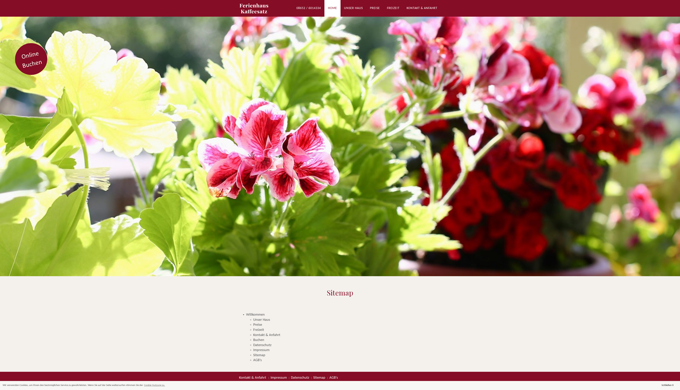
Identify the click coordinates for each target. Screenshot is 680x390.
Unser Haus (353, 8)
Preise (375, 8)
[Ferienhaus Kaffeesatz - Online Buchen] (340, 138)
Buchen (258, 340)
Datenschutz (262, 345)
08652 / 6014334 (308, 8)
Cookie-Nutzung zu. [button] (154, 385)
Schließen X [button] (668, 385)
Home (332, 8)
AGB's (257, 360)
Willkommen (255, 315)
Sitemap (259, 355)
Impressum (261, 350)
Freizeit (393, 8)
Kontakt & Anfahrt (422, 8)
